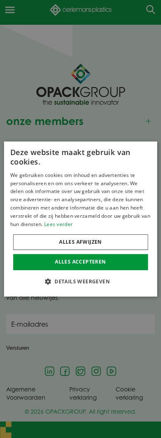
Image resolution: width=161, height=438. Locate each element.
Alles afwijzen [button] (80, 241)
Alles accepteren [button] (80, 261)
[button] (80, 281)
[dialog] (80, 219)
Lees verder (58, 224)
